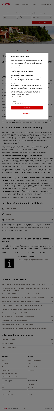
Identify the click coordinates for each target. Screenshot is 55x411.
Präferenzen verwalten (17, 103)
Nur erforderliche (27, 113)
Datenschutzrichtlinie (17, 96)
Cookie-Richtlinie (16, 99)
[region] (27, 86)
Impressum (14, 101)
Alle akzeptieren (27, 107)
